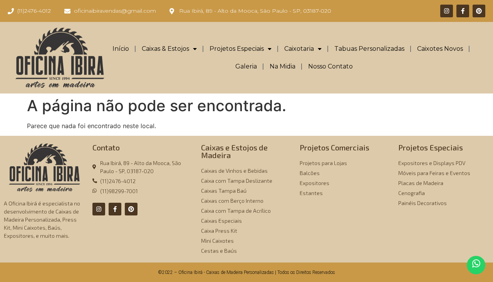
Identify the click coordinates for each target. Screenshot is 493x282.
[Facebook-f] (462, 11)
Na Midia (282, 66)
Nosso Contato (330, 66)
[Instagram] (446, 11)
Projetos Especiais (237, 48)
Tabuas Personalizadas (369, 48)
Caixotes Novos (440, 48)
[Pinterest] (479, 11)
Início (120, 48)
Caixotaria (299, 48)
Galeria (246, 66)
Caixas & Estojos (165, 48)
